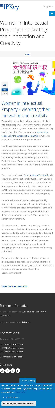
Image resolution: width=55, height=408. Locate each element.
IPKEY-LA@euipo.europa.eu (11, 351)
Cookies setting (27, 380)
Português (47, 6)
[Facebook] (18, 370)
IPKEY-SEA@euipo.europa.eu (12, 348)
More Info (20, 392)
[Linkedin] (12, 370)
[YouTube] (2, 370)
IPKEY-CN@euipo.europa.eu (12, 344)
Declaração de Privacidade (11, 356)
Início (27, 54)
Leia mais (26, 322)
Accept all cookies (11, 397)
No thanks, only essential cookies (19, 403)
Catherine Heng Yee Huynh (36, 175)
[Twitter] (7, 370)
